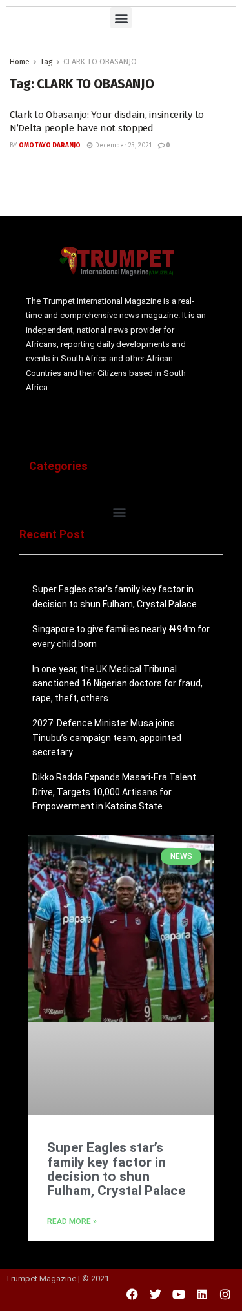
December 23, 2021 (122, 145)
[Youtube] (178, 1294)
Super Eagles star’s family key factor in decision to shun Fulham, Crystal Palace (116, 1169)
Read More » (72, 1221)
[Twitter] (155, 1294)
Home (20, 61)
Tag (46, 61)
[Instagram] (225, 1294)
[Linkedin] (202, 1294)
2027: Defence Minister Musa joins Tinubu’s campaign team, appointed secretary (106, 737)
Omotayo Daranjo (50, 145)
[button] (121, 17)
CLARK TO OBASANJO (100, 61)
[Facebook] (132, 1294)
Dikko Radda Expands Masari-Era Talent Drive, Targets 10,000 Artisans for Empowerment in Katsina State (114, 791)
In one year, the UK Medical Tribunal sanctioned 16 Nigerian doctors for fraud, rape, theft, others (117, 683)
